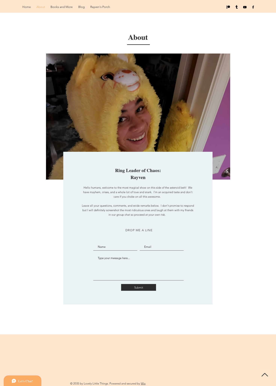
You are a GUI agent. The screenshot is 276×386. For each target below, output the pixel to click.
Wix (143, 383)
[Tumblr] (237, 7)
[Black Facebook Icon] (253, 7)
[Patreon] (228, 7)
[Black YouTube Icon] (245, 7)
